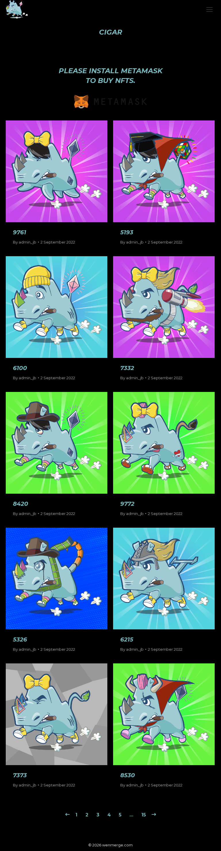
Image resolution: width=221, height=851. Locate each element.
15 (143, 815)
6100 (20, 368)
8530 (127, 775)
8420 (20, 503)
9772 (127, 503)
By (24, 242)
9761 (19, 232)
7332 (127, 368)
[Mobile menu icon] (209, 9)
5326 (20, 639)
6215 (126, 639)
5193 (126, 232)
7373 (20, 775)
